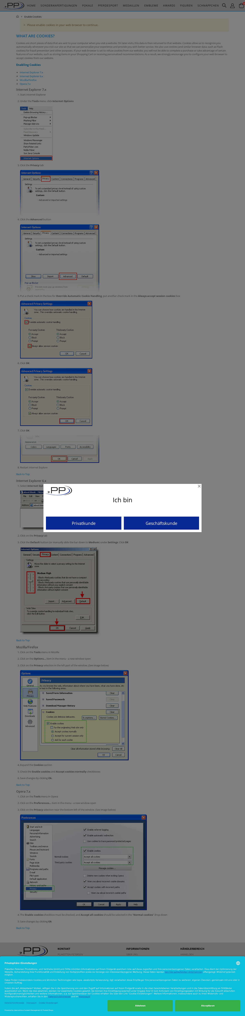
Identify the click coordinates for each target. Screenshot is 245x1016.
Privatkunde (84, 523)
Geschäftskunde (161, 523)
